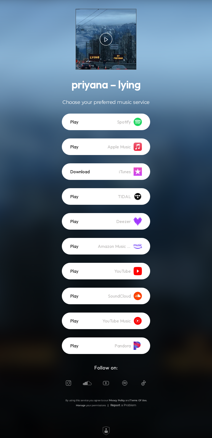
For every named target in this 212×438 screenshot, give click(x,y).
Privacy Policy (117, 400)
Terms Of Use (138, 400)
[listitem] (106, 122)
